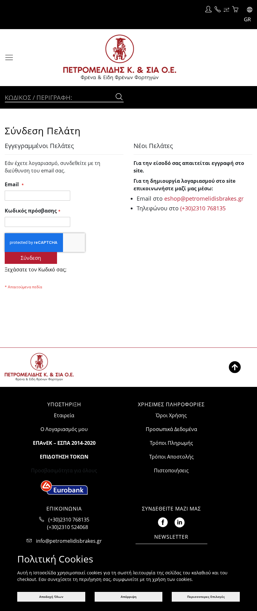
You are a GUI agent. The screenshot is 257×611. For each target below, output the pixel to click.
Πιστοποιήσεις (171, 470)
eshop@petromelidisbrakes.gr (204, 198)
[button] (246, 14)
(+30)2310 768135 (203, 208)
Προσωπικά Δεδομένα (171, 429)
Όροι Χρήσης (171, 415)
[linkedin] (180, 521)
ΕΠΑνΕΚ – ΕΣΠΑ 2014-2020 (64, 442)
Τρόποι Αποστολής (171, 456)
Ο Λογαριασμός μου (64, 429)
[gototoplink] (234, 367)
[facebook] (163, 521)
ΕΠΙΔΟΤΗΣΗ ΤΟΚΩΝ (64, 456)
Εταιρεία (64, 415)
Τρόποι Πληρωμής (171, 442)
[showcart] (235, 9)
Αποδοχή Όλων (51, 596)
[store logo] (137, 57)
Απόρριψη (129, 596)
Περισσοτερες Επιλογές (206, 596)
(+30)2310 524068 (67, 527)
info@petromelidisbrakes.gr (69, 540)
